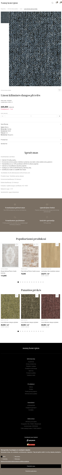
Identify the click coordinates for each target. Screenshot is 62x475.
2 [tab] (20, 282)
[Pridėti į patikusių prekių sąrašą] (16, 244)
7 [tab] (31, 282)
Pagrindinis (3, 8)
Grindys (31, 389)
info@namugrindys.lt (31, 407)
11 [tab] (40, 282)
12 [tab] (43, 282)
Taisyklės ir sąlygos (31, 366)
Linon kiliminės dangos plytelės (30, 8)
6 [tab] (29, 282)
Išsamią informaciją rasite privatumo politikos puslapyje (15, 461)
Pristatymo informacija (31, 368)
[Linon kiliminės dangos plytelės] (35, 86)
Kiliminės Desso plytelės (13, 8)
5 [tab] (27, 282)
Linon (21, 8)
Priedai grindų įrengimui (31, 391)
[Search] (52, 3)
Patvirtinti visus (31, 466)
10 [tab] (38, 282)
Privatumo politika (31, 373)
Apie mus (31, 370)
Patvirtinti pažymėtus (31, 471)
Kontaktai (31, 410)
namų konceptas (31, 348)
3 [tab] (22, 282)
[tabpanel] (10, 260)
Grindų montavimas (31, 364)
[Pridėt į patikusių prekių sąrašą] (59, 90)
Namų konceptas (9, 3)
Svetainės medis (31, 375)
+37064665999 (31, 405)
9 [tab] (36, 282)
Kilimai (31, 387)
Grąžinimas (31, 361)
